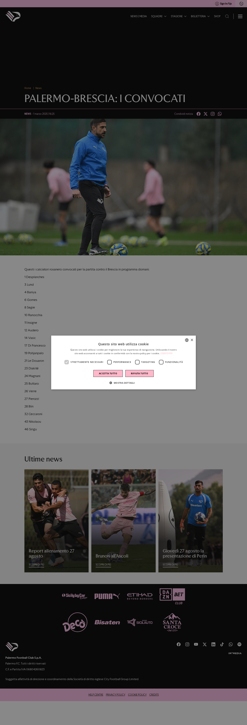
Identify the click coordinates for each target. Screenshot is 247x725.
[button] (123, 382)
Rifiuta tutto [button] (139, 373)
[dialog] (123, 363)
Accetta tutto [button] (108, 373)
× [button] (191, 340)
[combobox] (187, 340)
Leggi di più (166, 353)
